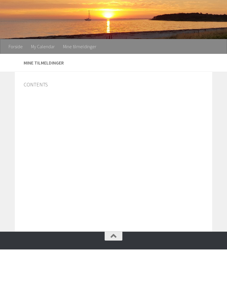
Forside (16, 46)
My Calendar (43, 46)
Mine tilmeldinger (79, 46)
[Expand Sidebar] (7, 63)
